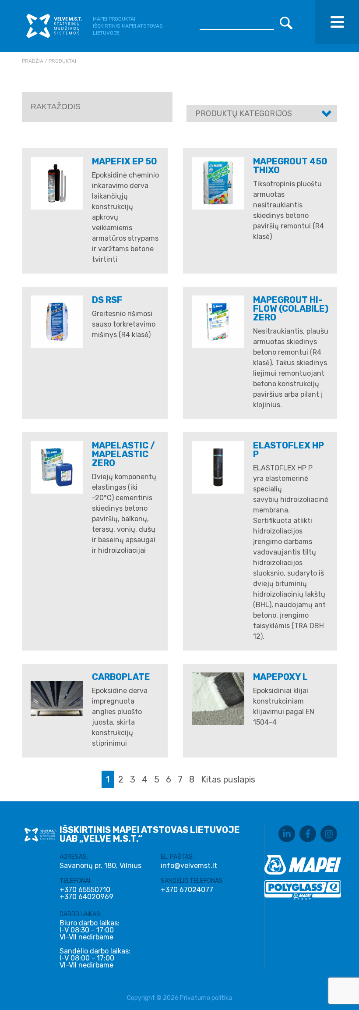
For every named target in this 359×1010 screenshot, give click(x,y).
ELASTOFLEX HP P (288, 449)
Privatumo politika (206, 998)
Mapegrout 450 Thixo (290, 165)
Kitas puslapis (228, 779)
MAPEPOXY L (280, 677)
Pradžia (32, 61)
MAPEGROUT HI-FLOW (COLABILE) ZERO (290, 309)
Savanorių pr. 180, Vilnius (100, 865)
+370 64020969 (86, 896)
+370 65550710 (85, 889)
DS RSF (107, 300)
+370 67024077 (187, 889)
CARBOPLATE (121, 677)
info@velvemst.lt (189, 865)
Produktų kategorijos (243, 113)
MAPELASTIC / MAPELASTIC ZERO (123, 454)
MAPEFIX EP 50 (124, 161)
